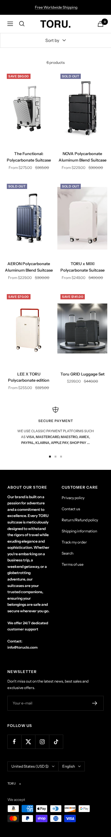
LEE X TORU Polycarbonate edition (28, 377)
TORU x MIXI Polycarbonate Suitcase (82, 267)
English (68, 766)
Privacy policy (73, 497)
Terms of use (73, 564)
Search (67, 553)
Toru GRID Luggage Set (82, 373)
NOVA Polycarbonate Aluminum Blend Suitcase (82, 156)
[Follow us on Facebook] (14, 742)
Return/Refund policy (80, 520)
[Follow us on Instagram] (42, 742)
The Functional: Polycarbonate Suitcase (29, 156)
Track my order (74, 542)
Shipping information (79, 531)
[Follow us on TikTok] (56, 742)
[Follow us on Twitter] (28, 742)
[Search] (22, 24)
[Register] (94, 703)
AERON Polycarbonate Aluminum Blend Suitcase (29, 267)
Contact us (71, 509)
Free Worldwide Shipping (56, 7)
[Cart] (100, 24)
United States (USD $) (30, 766)
